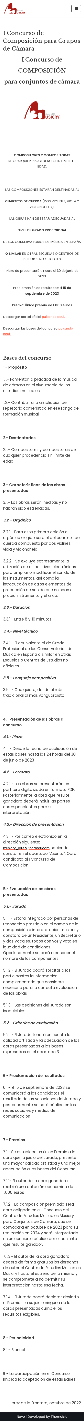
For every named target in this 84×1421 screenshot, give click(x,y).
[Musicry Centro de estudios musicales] (15, 8)
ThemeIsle (59, 1416)
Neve (21, 1416)
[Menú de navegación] (76, 8)
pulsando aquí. (53, 316)
